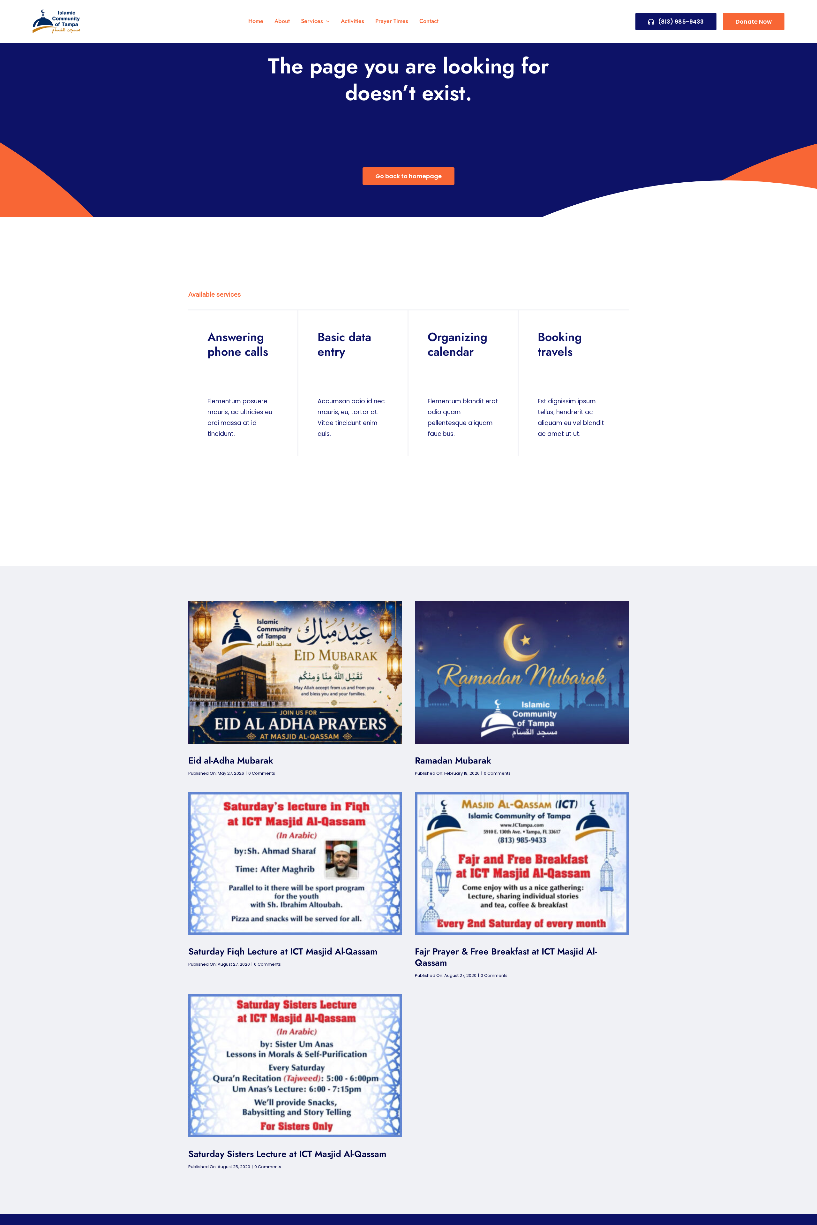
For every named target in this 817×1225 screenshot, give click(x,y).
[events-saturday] (295, 795)
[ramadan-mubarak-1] (522, 604)
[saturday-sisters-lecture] (295, 997)
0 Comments (261, 773)
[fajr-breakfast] (522, 795)
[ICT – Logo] (56, 12)
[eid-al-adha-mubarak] (295, 604)
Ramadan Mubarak (453, 760)
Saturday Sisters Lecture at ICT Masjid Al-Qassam (287, 1153)
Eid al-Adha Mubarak (230, 760)
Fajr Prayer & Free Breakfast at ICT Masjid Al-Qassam (506, 957)
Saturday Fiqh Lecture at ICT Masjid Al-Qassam (283, 951)
